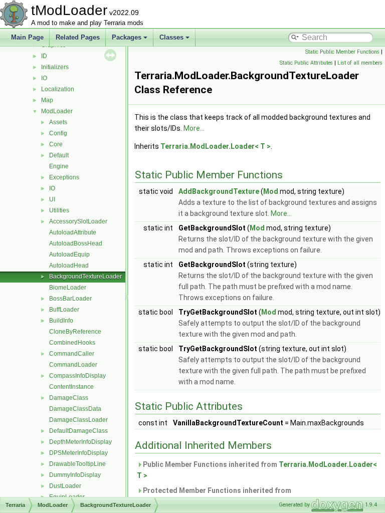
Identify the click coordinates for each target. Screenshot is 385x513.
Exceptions (64, 177)
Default (59, 155)
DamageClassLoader (78, 419)
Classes (171, 37)
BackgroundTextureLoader (85, 276)
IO (44, 78)
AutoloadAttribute (72, 232)
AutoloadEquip (69, 254)
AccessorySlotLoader (78, 221)
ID (44, 56)
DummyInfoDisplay (75, 474)
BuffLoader (64, 309)
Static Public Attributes (306, 63)
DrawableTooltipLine (77, 463)
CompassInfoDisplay (77, 375)
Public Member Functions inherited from (257, 469)
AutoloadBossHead (75, 243)
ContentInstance (71, 386)
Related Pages (78, 37)
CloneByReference (75, 331)
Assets (58, 122)
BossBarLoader (70, 298)
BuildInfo (61, 320)
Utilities (59, 210)
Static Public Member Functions (342, 52)
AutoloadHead (69, 265)
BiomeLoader (67, 287)
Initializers (55, 67)
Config (58, 133)
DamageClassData (75, 408)
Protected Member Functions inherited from (214, 495)
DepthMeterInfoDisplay (80, 441)
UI (52, 199)
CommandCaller (71, 353)
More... (194, 128)
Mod (270, 191)
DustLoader (65, 485)
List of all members (359, 63)
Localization (57, 89)
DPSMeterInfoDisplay (78, 452)
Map (47, 100)
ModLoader (57, 111)
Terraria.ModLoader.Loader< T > (215, 146)
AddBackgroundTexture (218, 191)
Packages (126, 37)
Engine (59, 166)
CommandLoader (73, 364)
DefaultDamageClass (78, 430)
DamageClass (68, 397)
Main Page (27, 37)
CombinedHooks (72, 342)
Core (56, 144)
